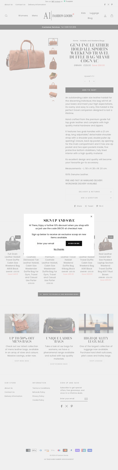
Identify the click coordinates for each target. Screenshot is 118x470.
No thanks (59, 249)
